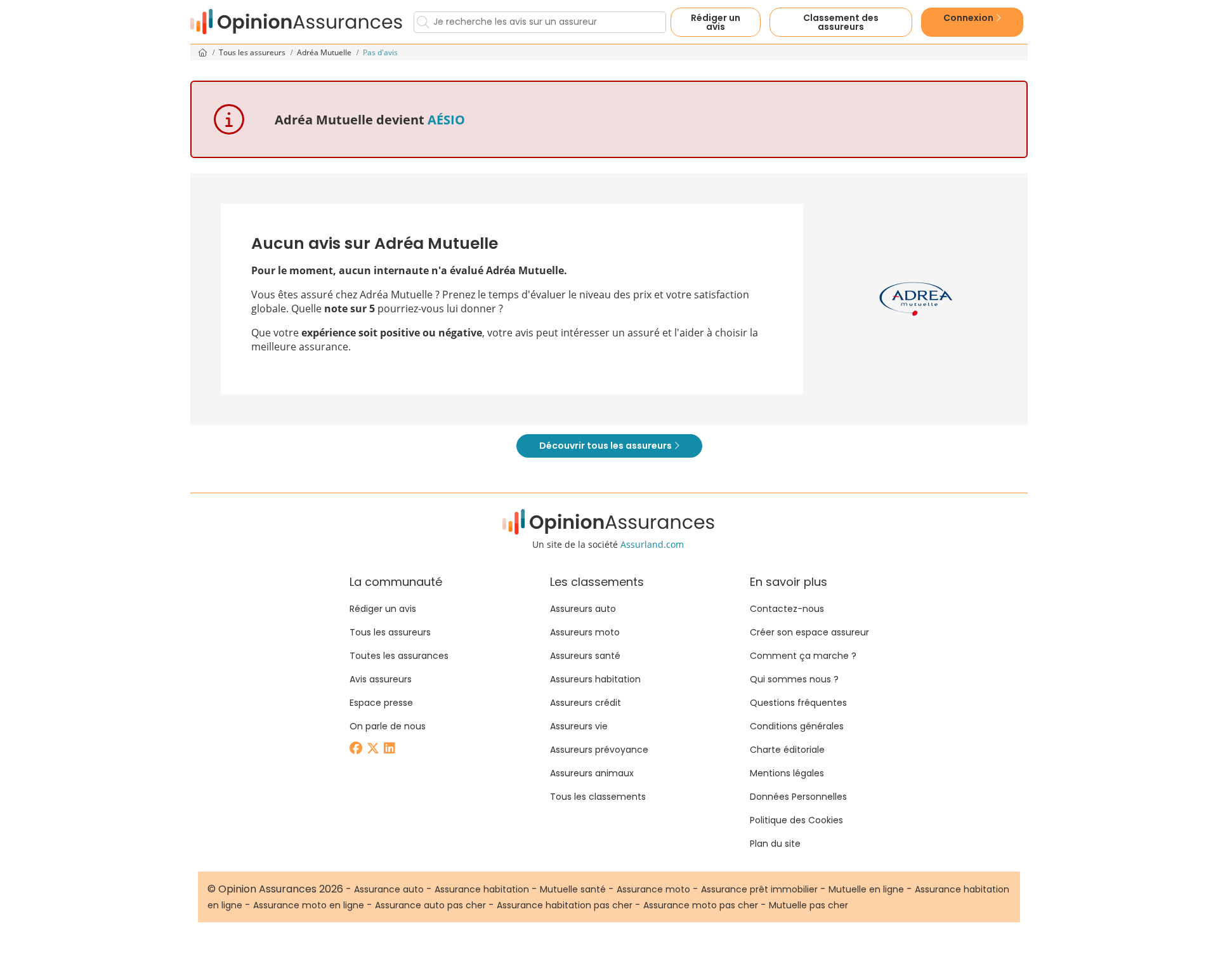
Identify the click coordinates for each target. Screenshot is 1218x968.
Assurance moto (653, 889)
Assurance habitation (482, 889)
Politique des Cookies (796, 820)
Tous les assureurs (253, 52)
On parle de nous (388, 726)
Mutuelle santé (573, 889)
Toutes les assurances (399, 655)
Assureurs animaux (592, 773)
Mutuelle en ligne (866, 889)
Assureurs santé (585, 655)
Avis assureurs (381, 679)
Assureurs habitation (595, 679)
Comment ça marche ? (803, 655)
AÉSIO (446, 119)
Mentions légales (787, 773)
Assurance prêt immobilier (759, 889)
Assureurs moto (585, 632)
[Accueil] (296, 22)
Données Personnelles (798, 796)
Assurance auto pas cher (430, 905)
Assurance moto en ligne (308, 905)
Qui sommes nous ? (794, 679)
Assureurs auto (583, 608)
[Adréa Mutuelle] (915, 299)
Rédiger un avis (715, 22)
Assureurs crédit (585, 702)
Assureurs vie (579, 726)
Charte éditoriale (787, 749)
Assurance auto (389, 889)
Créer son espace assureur (809, 632)
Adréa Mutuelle (325, 52)
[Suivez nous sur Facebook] (357, 749)
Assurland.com (652, 544)
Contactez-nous (787, 608)
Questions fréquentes (798, 702)
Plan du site (775, 843)
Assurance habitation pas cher (564, 905)
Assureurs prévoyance (599, 749)
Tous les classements (598, 796)
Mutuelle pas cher (808, 905)
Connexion (969, 17)
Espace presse (381, 702)
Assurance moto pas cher (700, 905)
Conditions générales (797, 726)
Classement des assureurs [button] (841, 22)
